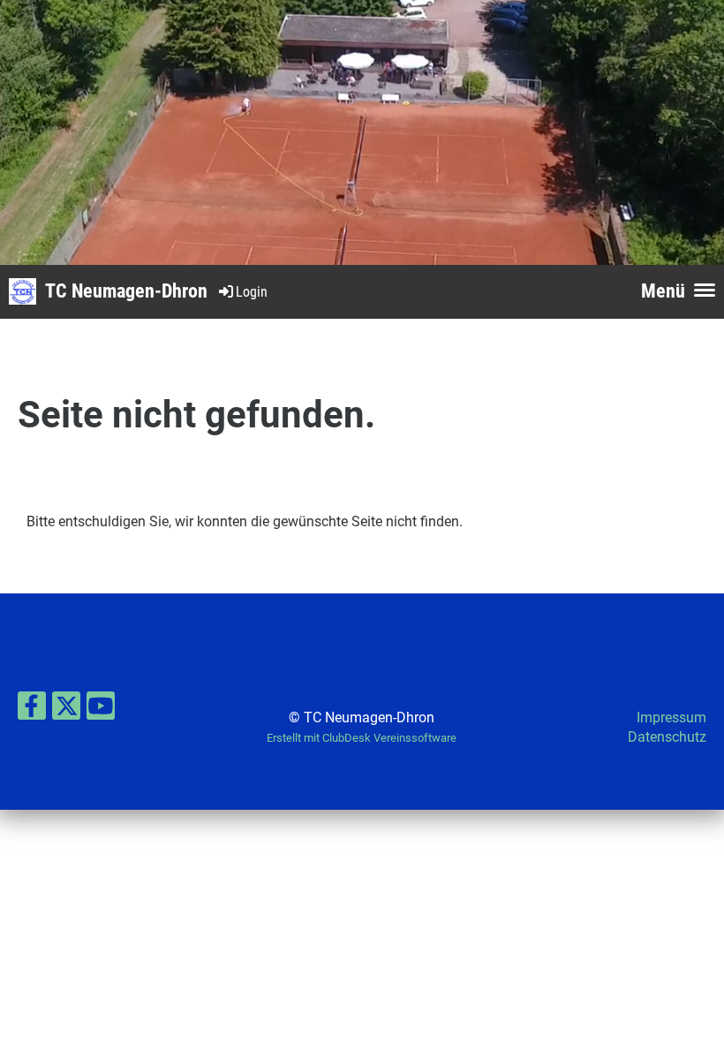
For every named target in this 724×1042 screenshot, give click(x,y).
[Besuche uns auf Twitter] (66, 710)
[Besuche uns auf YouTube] (101, 710)
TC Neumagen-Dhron (126, 291)
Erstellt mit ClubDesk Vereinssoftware (361, 737)
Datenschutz (667, 737)
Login (252, 291)
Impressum (671, 717)
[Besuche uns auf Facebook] (32, 710)
